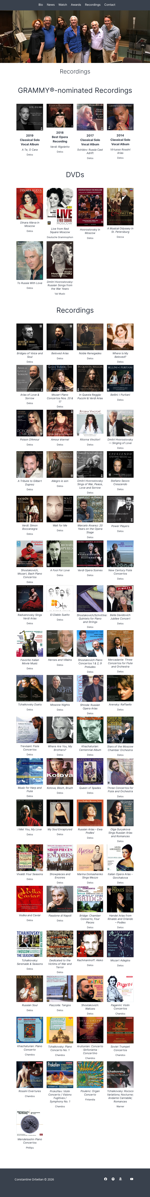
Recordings (92, 4)
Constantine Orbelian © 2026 (34, 1179)
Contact (109, 4)
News (51, 4)
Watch (62, 4)
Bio (41, 4)
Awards (76, 4)
